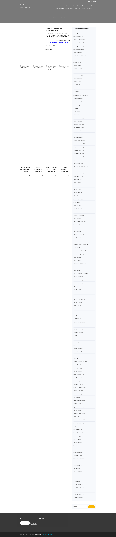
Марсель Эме (77, 292)
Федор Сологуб (77, 403)
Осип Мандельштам (78, 342)
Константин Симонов (79, 267)
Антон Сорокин (77, 75)
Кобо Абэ (76, 481)
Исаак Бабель (77, 247)
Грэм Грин (76, 186)
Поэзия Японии (78, 487)
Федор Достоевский (79, 400)
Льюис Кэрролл (77, 283)
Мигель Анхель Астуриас (80, 296)
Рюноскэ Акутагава (79, 491)
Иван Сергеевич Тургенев (80, 244)
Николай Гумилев (78, 332)
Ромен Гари (76, 364)
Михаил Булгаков (78, 302)
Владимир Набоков (78, 147)
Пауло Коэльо (77, 351)
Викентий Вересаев (78, 134)
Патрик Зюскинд (78, 348)
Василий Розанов (78, 127)
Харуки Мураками (78, 494)
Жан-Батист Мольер (79, 228)
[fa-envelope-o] (21, 1)
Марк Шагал (77, 289)
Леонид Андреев (78, 276)
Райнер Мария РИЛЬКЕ (79, 361)
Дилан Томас (77, 208)
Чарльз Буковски (78, 432)
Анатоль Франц (77, 59)
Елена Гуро (76, 218)
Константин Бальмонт (79, 263)
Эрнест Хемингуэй (78, 458)
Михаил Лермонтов (78, 326)
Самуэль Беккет (77, 374)
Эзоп (75, 445)
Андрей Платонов (78, 68)
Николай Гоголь (77, 329)
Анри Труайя (77, 72)
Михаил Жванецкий (78, 322)
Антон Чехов (77, 78)
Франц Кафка (77, 410)
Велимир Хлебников (78, 131)
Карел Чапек (77, 257)
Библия (75, 108)
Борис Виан (76, 114)
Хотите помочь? (87, 5)
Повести (76, 84)
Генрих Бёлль (77, 176)
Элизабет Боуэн (77, 449)
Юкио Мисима (77, 497)
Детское (76, 195)
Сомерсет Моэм (77, 384)
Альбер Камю (77, 52)
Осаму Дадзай (77, 484)
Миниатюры (77, 81)
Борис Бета (76, 111)
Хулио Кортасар (77, 423)
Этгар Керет (77, 462)
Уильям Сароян (77, 394)
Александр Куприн (78, 49)
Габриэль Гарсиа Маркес (80, 166)
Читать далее (25, 174)
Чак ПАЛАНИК (77, 429)
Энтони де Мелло (78, 452)
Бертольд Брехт (78, 105)
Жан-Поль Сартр (78, 231)
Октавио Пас (77, 339)
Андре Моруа (77, 62)
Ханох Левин (77, 416)
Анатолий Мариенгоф (79, 55)
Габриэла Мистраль (78, 163)
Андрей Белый (77, 65)
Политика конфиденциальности (63, 8)
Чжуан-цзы (76, 436)
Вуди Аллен (76, 160)
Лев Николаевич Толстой (80, 273)
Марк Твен (76, 286)
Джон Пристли (77, 202)
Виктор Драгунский (78, 140)
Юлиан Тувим (77, 465)
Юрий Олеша (77, 471)
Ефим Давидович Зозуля (80, 221)
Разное (76, 315)
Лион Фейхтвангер (78, 280)
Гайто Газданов (77, 169)
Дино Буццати (77, 211)
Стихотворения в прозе (79, 387)
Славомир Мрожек (78, 381)
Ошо (75, 345)
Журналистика (77, 305)
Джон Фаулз (77, 205)
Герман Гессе (77, 179)
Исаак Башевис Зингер (79, 250)
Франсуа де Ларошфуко (79, 407)
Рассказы (76, 91)
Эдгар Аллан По (77, 439)
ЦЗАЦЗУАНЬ (77, 426)
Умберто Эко (77, 397)
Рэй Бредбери (77, 371)
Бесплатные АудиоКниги (73, 5)
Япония (53, 45)
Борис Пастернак (78, 118)
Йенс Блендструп (78, 254)
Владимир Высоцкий (79, 143)
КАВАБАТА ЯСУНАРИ (79, 478)
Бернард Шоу (77, 101)
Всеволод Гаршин (78, 156)
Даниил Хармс (77, 192)
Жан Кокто (76, 224)
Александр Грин (77, 46)
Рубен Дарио (77, 368)
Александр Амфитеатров (80, 33)
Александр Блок (77, 36)
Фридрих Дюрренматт (79, 413)
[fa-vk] (23, 1)
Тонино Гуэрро (77, 390)
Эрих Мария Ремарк (78, 455)
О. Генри (76, 335)
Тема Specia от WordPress (47, 534)
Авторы (89, 8)
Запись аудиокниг (80, 8)
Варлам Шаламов (78, 124)
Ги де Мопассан (77, 182)
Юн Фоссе (76, 468)
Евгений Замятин (78, 215)
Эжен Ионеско (77, 442)
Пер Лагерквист (77, 355)
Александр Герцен (78, 42)
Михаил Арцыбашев (78, 299)
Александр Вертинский (79, 39)
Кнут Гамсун (77, 260)
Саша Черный (77, 377)
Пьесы (75, 88)
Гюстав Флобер (77, 189)
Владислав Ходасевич (79, 153)
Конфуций (76, 270)
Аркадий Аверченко (78, 98)
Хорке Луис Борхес (78, 419)
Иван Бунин (76, 237)
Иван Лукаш (76, 241)
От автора (61, 5)
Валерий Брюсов (78, 121)
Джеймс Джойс (77, 199)
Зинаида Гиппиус (78, 234)
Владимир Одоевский (79, 150)
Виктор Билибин (78, 137)
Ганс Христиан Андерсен (80, 173)
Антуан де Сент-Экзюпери (80, 95)
